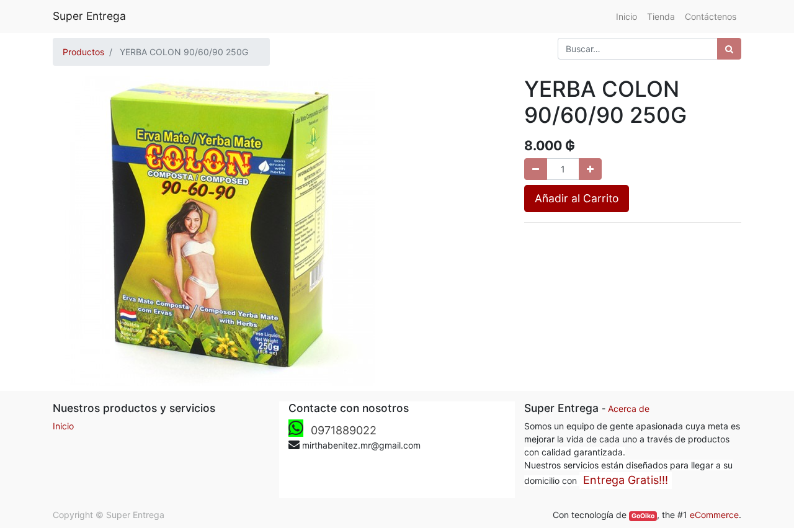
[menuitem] (626, 16)
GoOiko (642, 516)
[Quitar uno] (535, 169)
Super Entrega (89, 15)
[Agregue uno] (590, 169)
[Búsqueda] (729, 49)
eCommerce (714, 514)
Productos (83, 52)
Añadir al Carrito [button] (576, 198)
